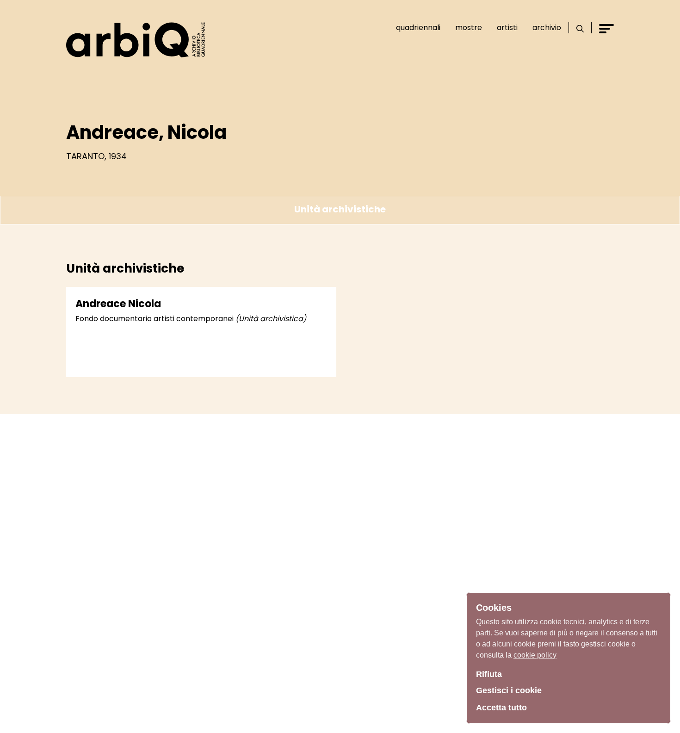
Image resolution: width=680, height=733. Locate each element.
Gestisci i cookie (509, 690)
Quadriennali (418, 27)
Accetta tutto (501, 707)
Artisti (507, 27)
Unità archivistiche (340, 209)
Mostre (468, 27)
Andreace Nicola (118, 304)
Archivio (546, 27)
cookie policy (534, 655)
